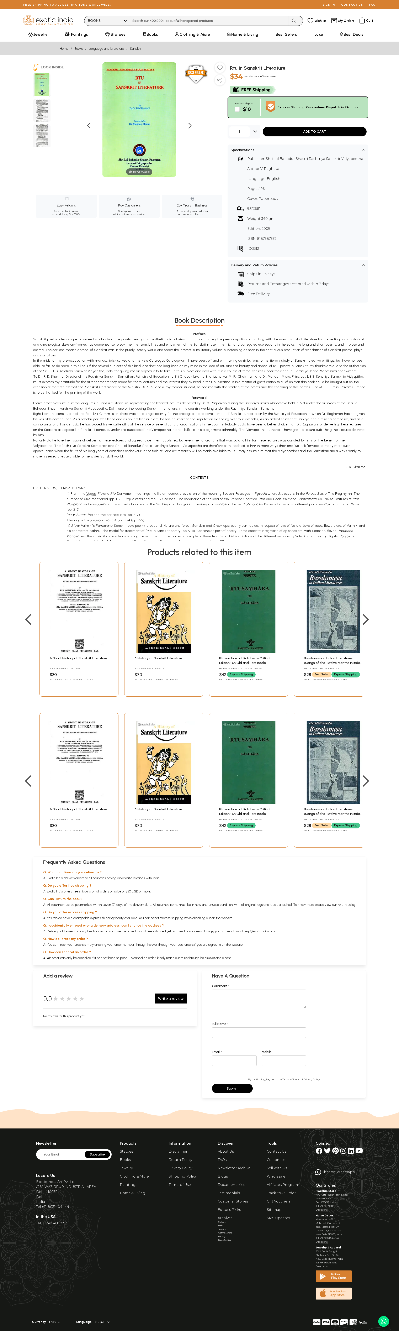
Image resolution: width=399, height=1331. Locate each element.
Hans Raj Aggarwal (67, 668)
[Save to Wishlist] (219, 69)
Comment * (221, 986)
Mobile (267, 1052)
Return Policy (180, 1160)
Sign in (329, 4)
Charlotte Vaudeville (323, 668)
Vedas (91, 494)
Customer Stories (233, 1201)
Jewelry (126, 1168)
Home (64, 49)
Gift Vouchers (278, 1201)
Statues (126, 1151)
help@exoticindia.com (259, 931)
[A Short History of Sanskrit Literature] (79, 652)
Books (78, 49)
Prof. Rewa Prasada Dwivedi (243, 668)
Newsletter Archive (234, 1168)
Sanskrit (136, 49)
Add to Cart (314, 131)
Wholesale (276, 1176)
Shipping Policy (183, 1176)
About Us (226, 1151)
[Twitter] (327, 1152)
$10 (247, 109)
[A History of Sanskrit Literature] (164, 652)
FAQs (222, 1160)
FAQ (372, 4)
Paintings (128, 1185)
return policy (347, 905)
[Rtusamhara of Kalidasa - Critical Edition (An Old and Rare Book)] (249, 652)
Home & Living (132, 1193)
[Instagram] (343, 1152)
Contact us (352, 4)
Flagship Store (326, 1191)
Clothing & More (134, 1176)
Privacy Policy (311, 1079)
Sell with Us (277, 1168)
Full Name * (220, 1024)
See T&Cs (74, 214)
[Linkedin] (351, 1152)
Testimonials (229, 1193)
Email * (217, 1052)
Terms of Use (289, 1079)
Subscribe (97, 1154)
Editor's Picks (229, 1210)
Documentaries (231, 1185)
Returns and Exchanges (268, 284)
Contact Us (276, 1151)
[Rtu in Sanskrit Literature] (41, 85)
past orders (185, 945)
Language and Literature (106, 49)
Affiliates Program (282, 1185)
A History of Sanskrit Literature (158, 658)
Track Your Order (281, 1193)
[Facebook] (319, 1152)
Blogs (223, 1176)
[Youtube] (359, 1152)
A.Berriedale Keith (151, 668)
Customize (276, 1160)
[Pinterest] (335, 1152)
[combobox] (209, 21)
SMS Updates (278, 1218)
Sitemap (274, 1210)
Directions (322, 1209)
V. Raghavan (271, 169)
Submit (232, 1088)
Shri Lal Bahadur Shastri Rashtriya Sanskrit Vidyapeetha (314, 159)
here (150, 945)
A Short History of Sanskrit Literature (78, 658)
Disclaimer (178, 1151)
